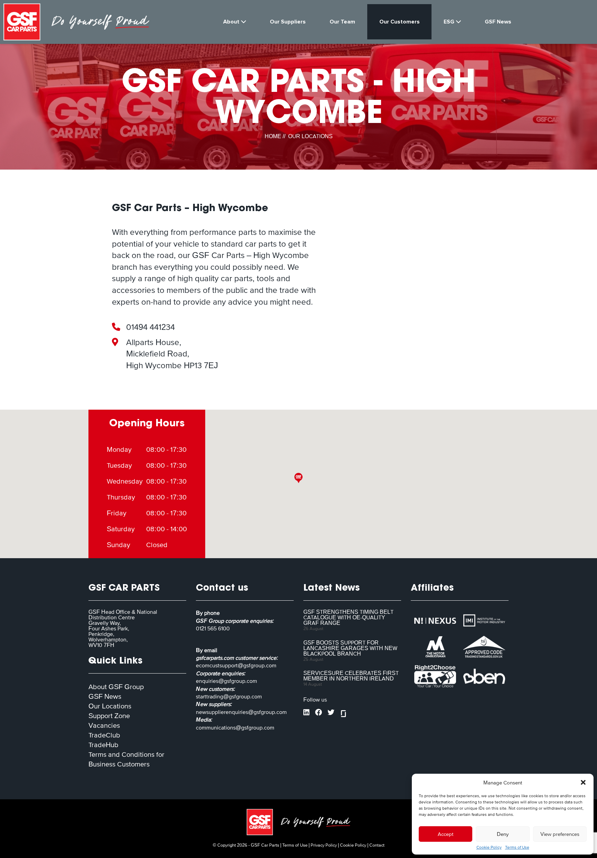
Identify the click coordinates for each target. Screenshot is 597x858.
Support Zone (109, 715)
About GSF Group (116, 686)
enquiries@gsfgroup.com (226, 681)
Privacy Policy (324, 845)
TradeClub (104, 735)
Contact (377, 845)
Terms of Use (517, 847)
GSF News (104, 696)
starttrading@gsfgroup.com (229, 696)
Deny (503, 834)
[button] (583, 782)
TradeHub (103, 745)
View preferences (559, 834)
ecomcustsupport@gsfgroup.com (236, 665)
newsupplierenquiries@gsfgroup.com (241, 712)
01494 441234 (150, 327)
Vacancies (104, 725)
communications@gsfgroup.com (235, 727)
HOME (273, 136)
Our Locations (109, 706)
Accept (445, 834)
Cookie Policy (489, 847)
